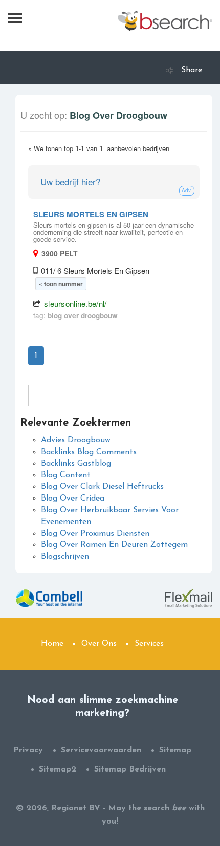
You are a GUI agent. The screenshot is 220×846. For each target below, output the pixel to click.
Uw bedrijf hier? (70, 181)
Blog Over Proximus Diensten (95, 534)
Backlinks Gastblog (76, 464)
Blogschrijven (65, 557)
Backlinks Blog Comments (89, 452)
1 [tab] (36, 356)
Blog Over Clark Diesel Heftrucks (102, 487)
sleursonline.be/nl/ (75, 303)
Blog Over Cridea (72, 498)
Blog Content (66, 475)
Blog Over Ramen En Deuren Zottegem (114, 545)
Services (149, 644)
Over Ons (99, 644)
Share (191, 70)
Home (52, 644)
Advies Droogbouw (76, 440)
